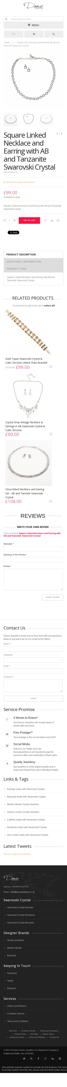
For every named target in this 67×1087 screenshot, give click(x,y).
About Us (13, 1031)
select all (49, 305)
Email (6, 666)
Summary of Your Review (15, 555)
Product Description (21, 254)
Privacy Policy (20, 1034)
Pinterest (11, 988)
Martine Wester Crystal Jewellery (23, 804)
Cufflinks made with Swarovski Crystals (26, 819)
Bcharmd (11, 955)
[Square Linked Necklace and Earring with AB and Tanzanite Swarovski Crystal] (11, 119)
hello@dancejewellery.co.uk (22, 892)
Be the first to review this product (19, 182)
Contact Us (54, 1037)
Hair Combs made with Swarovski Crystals (27, 835)
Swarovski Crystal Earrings (20, 907)
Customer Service (15, 1013)
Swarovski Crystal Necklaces (21, 915)
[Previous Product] (57, 133)
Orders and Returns (16, 1006)
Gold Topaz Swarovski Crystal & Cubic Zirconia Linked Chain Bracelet (26, 360)
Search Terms (48, 1034)
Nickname (8, 544)
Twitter (10, 981)
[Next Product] (61, 133)
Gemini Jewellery (15, 940)
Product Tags (16, 268)
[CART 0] (33, 34)
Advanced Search (17, 1037)
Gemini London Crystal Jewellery (23, 812)
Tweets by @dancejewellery (17, 854)
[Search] (6, 19)
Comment (8, 677)
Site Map (34, 1034)
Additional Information (24, 261)
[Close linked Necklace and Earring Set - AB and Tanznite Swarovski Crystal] (28, 463)
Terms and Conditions (17, 1021)
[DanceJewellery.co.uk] (33, 5)
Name (6, 644)
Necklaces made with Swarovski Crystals (27, 827)
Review (7, 566)
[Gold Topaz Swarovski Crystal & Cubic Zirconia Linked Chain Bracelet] (28, 332)
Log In (53, 34)
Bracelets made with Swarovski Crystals (26, 797)
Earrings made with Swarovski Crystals (26, 789)
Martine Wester (14, 948)
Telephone (8, 655)
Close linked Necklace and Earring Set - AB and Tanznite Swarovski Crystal (24, 493)
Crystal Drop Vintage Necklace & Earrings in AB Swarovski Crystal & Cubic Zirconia (25, 426)
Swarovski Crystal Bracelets (20, 922)
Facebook (12, 973)
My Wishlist (15, 34)
